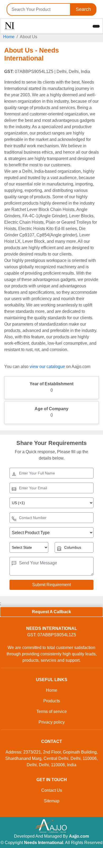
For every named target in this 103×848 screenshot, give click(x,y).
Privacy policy (52, 722)
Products (51, 701)
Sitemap (51, 801)
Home (9, 36)
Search (83, 9)
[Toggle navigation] (96, 26)
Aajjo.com (79, 836)
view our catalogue (47, 366)
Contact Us (51, 790)
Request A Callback (51, 611)
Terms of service (51, 711)
